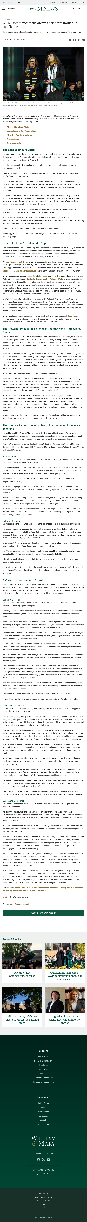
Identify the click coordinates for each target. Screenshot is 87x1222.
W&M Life (44, 1073)
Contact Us (52, 2)
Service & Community (44, 1078)
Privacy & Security (43, 1208)
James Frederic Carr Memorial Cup (21, 131)
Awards (10, 904)
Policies (43, 1204)
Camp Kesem (73, 316)
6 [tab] (50, 109)
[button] (79, 9)
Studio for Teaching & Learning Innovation (21, 271)
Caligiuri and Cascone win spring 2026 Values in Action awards (65, 1019)
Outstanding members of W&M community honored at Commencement (65, 976)
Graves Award (13, 139)
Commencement (22, 904)
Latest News (43, 1103)
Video (43, 1107)
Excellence (7, 19)
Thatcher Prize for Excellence (19, 135)
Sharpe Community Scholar (16, 262)
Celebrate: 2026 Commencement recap (22, 974)
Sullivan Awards (14, 143)
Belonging (43, 1069)
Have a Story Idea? (78, 2)
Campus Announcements (43, 1082)
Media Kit (63, 2)
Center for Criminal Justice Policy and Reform (46, 279)
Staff (6, 40)
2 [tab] (40, 109)
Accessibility (43, 1194)
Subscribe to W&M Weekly (43, 913)
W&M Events (43, 1112)
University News (43, 1057)
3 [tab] (42, 109)
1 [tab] (37, 109)
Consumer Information (43, 1197)
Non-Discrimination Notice (43, 1201)
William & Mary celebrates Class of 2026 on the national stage (22, 1019)
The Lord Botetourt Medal (18, 127)
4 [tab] (45, 109)
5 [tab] (47, 109)
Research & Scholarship (44, 1061)
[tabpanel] (43, 76)
